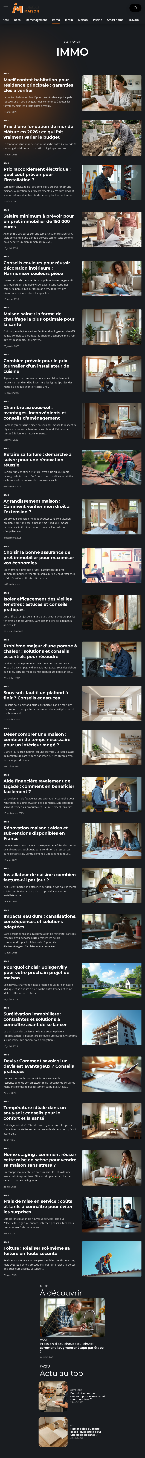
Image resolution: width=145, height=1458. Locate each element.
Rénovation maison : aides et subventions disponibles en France (36, 833)
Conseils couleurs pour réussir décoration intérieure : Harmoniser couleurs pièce (37, 268)
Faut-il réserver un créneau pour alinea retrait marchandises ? (88, 1396)
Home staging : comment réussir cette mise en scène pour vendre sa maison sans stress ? (40, 1160)
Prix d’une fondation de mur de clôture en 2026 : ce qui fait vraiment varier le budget (38, 132)
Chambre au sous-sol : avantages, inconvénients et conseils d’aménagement (35, 413)
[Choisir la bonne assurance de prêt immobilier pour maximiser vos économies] (112, 565)
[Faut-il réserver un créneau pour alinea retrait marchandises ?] (53, 1396)
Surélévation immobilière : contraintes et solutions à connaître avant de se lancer (35, 1019)
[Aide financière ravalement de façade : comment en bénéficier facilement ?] (112, 794)
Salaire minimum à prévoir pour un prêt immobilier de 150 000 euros (39, 221)
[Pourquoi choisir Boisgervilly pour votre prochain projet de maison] (112, 980)
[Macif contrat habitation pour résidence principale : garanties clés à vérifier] (112, 93)
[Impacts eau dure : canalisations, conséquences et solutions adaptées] (112, 931)
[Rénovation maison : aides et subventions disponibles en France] (112, 841)
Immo (6, 73)
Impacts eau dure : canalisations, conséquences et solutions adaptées (40, 921)
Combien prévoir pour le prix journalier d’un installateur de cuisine (36, 366)
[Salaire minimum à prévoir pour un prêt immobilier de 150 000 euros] (112, 229)
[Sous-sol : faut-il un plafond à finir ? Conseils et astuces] (112, 703)
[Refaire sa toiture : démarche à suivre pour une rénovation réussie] (112, 468)
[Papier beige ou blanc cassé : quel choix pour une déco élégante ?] (53, 1432)
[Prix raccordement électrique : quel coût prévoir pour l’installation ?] (112, 182)
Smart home (76, 1390)
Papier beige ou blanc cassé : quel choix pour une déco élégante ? (85, 1431)
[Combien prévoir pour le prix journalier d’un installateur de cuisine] (112, 374)
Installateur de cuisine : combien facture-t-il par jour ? (40, 877)
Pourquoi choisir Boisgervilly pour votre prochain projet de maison (36, 972)
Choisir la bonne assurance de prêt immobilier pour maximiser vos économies (39, 557)
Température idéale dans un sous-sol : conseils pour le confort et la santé (35, 1113)
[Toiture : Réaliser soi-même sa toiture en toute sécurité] (112, 1259)
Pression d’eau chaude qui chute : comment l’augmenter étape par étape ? (72, 1348)
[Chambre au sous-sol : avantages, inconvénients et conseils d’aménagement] (112, 421)
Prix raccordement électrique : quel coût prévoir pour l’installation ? (37, 174)
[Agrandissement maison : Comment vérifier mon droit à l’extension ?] (112, 516)
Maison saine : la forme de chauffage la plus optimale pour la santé (39, 319)
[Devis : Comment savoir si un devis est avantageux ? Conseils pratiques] (112, 1074)
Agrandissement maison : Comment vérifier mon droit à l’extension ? (37, 506)
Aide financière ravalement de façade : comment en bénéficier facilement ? (39, 786)
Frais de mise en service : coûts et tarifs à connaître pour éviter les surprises (38, 1206)
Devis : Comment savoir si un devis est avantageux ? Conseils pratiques (39, 1066)
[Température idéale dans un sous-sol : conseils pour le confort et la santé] (112, 1121)
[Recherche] (135, 8)
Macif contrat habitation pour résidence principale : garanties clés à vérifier (38, 85)
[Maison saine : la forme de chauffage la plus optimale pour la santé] (112, 327)
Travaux (43, 1340)
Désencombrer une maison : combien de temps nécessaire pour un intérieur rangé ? (37, 739)
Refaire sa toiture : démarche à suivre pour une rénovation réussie (38, 460)
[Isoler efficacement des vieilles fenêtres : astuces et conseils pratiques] (112, 612)
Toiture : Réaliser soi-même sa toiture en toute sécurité (37, 1251)
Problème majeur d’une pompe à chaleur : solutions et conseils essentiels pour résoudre (40, 651)
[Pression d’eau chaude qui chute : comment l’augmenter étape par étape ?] (72, 1317)
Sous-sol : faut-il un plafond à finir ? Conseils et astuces (36, 695)
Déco (72, 1426)
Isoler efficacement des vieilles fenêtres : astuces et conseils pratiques (38, 604)
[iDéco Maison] (25, 8)
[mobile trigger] (7, 8)
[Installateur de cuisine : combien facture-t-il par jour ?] (112, 885)
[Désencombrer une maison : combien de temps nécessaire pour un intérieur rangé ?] (112, 747)
